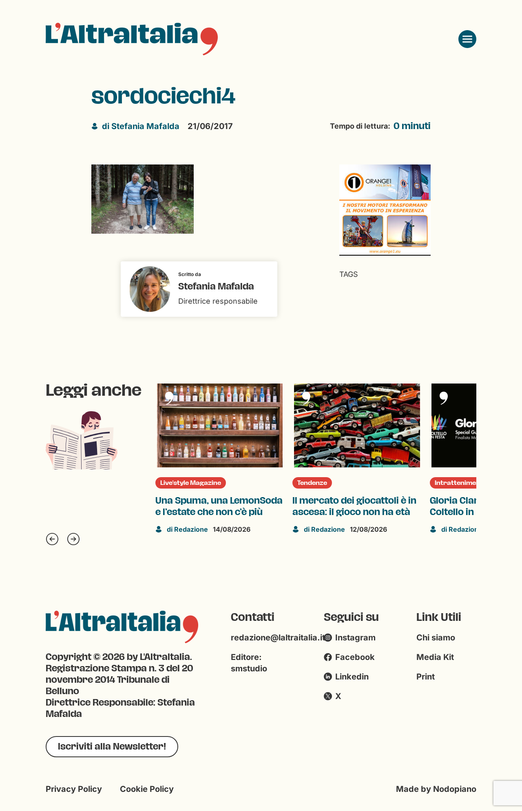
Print (425, 677)
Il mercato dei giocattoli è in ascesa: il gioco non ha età (354, 506)
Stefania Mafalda (140, 126)
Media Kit (435, 657)
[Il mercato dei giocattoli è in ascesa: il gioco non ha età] (356, 425)
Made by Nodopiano (436, 789)
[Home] (132, 39)
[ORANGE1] (385, 209)
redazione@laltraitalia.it (278, 637)
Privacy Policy (74, 789)
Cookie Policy (147, 789)
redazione (187, 529)
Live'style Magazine (190, 483)
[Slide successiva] (73, 539)
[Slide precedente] (52, 539)
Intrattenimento (461, 483)
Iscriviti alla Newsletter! (112, 746)
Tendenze (312, 483)
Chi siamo (435, 637)
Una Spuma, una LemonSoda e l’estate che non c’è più (219, 506)
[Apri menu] (467, 39)
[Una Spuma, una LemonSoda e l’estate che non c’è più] (219, 425)
